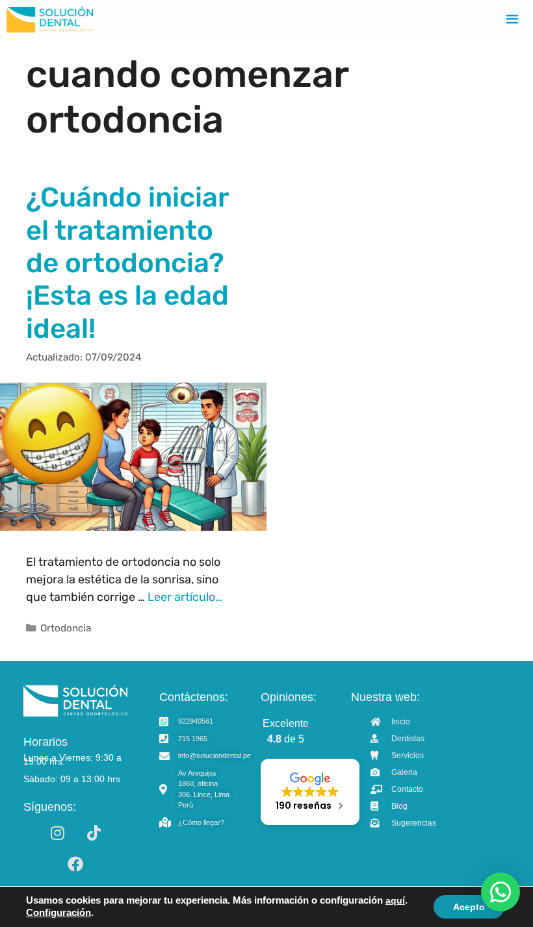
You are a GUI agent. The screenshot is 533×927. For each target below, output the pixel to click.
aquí (395, 900)
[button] (500, 891)
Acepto (469, 907)
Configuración (58, 913)
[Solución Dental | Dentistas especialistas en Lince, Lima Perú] (49, 19)
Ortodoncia (65, 628)
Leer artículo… (185, 597)
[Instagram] (57, 832)
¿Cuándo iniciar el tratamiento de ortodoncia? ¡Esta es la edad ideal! (127, 263)
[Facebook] (75, 864)
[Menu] (512, 19)
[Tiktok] (93, 832)
